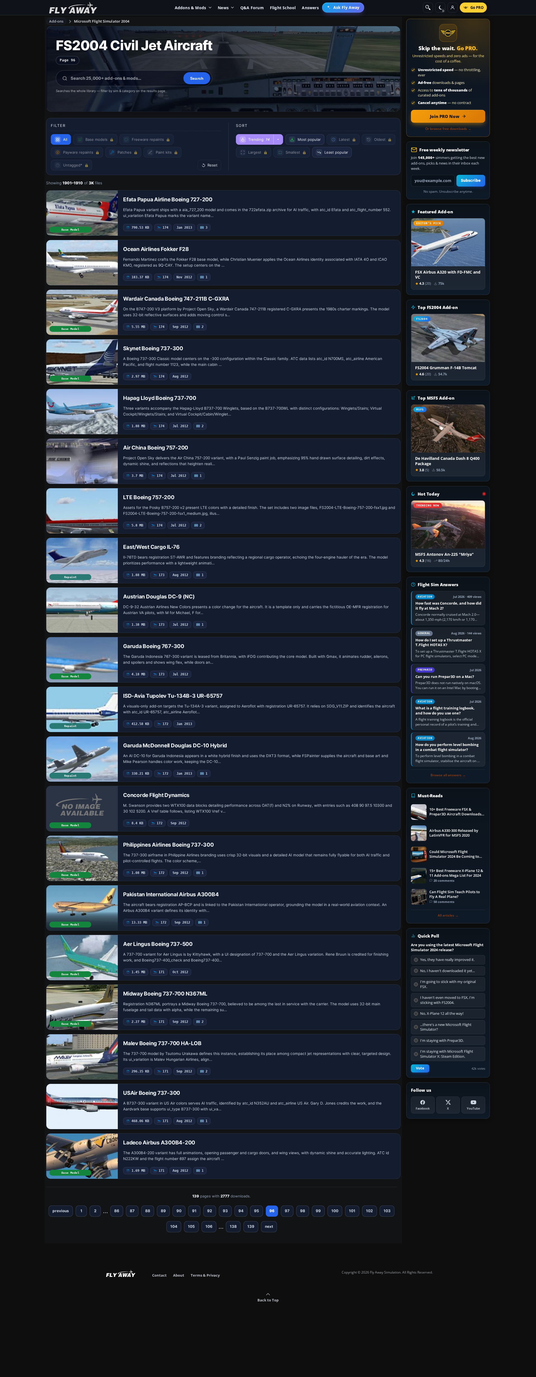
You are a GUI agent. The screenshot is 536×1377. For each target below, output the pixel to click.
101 (352, 1211)
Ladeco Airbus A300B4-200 (159, 1142)
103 (387, 1211)
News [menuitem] (223, 7)
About (178, 1275)
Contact (159, 1275)
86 (116, 1211)
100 (334, 1211)
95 (256, 1211)
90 (178, 1211)
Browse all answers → (448, 775)
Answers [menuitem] (310, 7)
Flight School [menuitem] (283, 7)
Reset (212, 165)
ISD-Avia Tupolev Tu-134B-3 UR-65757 (172, 696)
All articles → (448, 915)
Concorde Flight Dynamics (156, 795)
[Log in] (453, 8)
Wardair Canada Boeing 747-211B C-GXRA (176, 299)
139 (250, 1226)
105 (191, 1226)
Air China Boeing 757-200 (155, 447)
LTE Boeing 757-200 (148, 497)
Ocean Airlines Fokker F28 (156, 249)
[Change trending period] (278, 139)
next (269, 1226)
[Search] (428, 8)
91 (194, 1211)
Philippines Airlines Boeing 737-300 (168, 845)
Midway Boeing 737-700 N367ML (165, 994)
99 (318, 1211)
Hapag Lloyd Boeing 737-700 (159, 398)
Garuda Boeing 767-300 (153, 646)
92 (209, 1211)
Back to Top (268, 1300)
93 (225, 1211)
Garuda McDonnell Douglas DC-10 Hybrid (175, 745)
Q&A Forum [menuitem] (252, 7)
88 (147, 1211)
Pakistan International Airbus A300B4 (171, 894)
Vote (420, 1068)
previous (60, 1211)
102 (369, 1211)
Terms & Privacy (205, 1275)
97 (287, 1211)
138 (233, 1226)
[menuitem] (343, 8)
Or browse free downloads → (448, 129)
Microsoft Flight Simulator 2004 (101, 21)
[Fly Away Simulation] (73, 7)
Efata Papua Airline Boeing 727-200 (167, 199)
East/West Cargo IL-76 (151, 547)
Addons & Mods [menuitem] (190, 7)
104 (173, 1226)
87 (132, 1211)
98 (302, 1211)
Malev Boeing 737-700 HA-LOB (162, 1043)
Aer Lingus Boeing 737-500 (158, 944)
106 (208, 1226)
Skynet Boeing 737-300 (153, 348)
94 (240, 1211)
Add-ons (56, 21)
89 (163, 1211)
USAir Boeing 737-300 (151, 1093)
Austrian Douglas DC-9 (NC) (159, 596)
